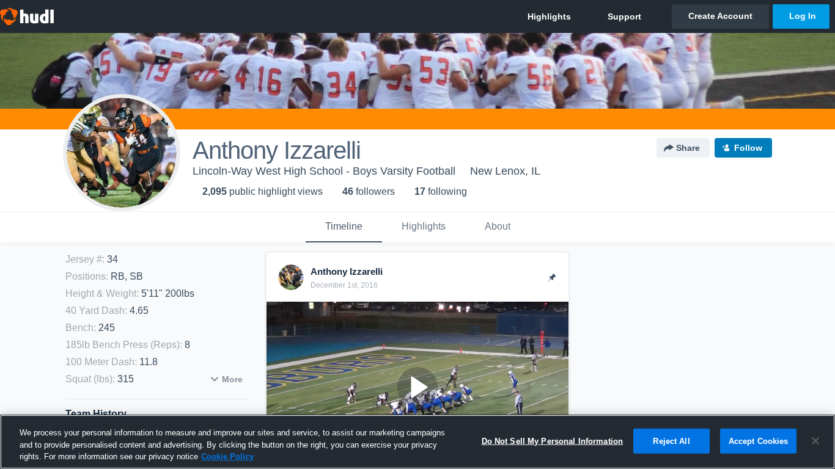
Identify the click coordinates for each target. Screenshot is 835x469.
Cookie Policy (227, 456)
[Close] (815, 440)
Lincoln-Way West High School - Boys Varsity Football (324, 171)
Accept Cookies (759, 440)
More (232, 379)
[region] (417, 442)
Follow (748, 148)
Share (688, 148)
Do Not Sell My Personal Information (552, 440)
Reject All (671, 440)
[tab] (344, 227)
